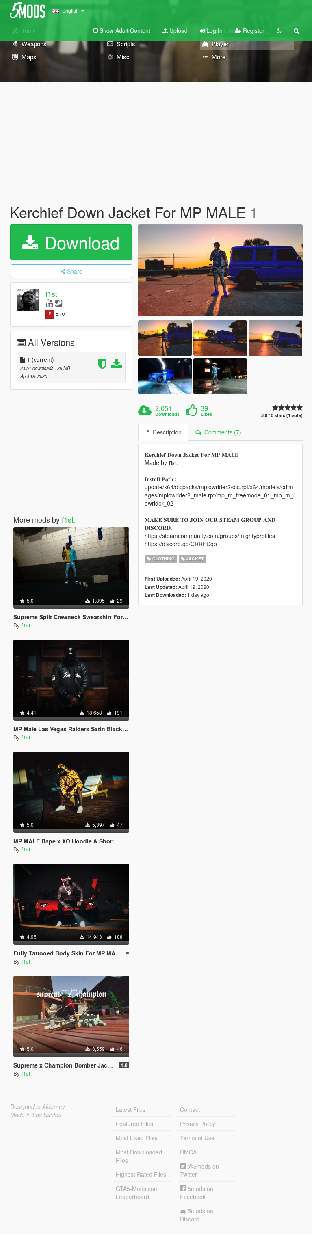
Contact (190, 1109)
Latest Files (130, 1109)
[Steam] (59, 303)
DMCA (188, 1152)
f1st (51, 293)
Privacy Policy (197, 1123)
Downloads (167, 414)
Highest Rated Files (141, 1174)
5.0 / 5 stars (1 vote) (282, 415)
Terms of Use (197, 1138)
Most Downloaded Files (139, 1156)
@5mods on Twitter (199, 1170)
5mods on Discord (196, 1215)
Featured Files (134, 1123)
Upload (178, 30)
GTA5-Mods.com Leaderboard (137, 1192)
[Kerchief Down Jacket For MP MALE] (220, 270)
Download (79, 242)
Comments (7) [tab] (221, 432)
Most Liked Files (137, 1138)
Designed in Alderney (37, 1106)
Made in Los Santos (35, 1115)
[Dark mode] (279, 30)
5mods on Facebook (196, 1192)
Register (252, 30)
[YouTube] (49, 303)
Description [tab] (166, 432)
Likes (206, 414)
